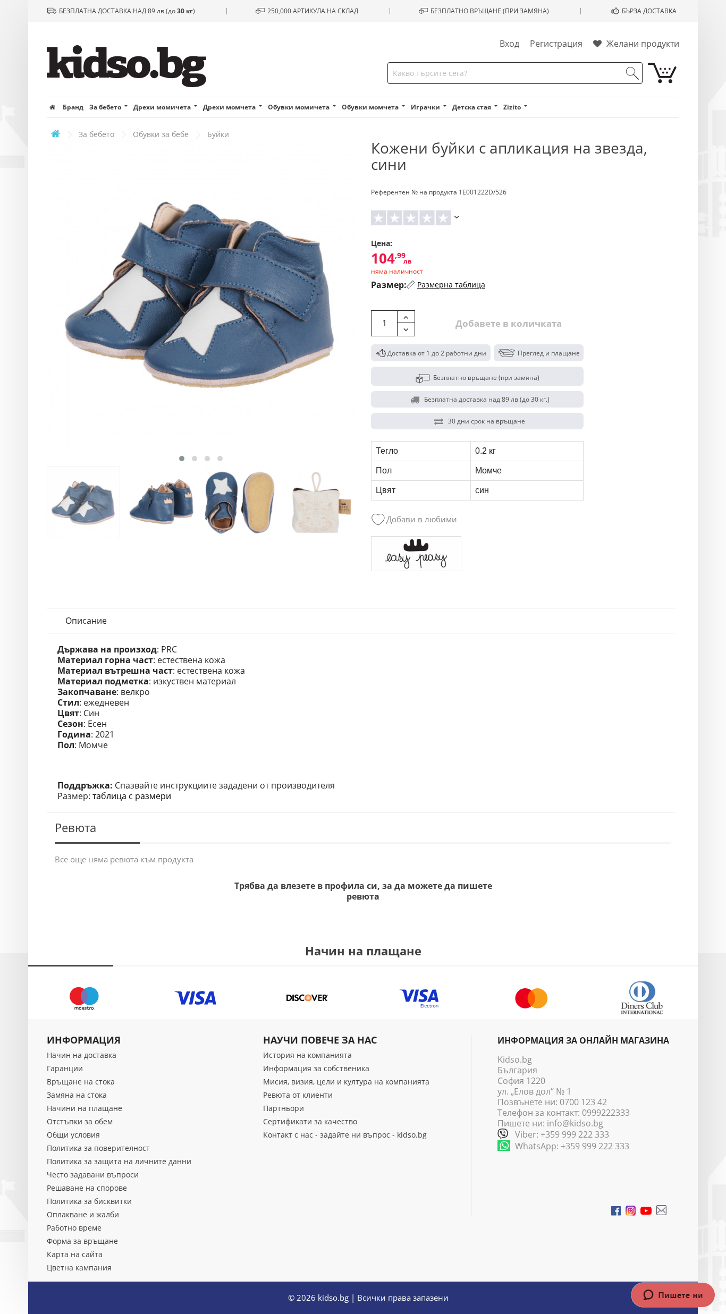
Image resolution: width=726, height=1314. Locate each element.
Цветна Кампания (79, 1267)
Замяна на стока (77, 1095)
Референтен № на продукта (414, 192)
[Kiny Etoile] (416, 554)
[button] (181, 458)
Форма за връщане (82, 1241)
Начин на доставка (81, 1055)
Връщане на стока (81, 1081)
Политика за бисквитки (89, 1201)
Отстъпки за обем (80, 1121)
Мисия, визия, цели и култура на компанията (346, 1081)
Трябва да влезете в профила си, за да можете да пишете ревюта (363, 891)
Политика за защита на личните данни (119, 1161)
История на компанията (307, 1055)
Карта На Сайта (75, 1254)
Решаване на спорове (87, 1188)
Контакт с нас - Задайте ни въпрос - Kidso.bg (345, 1135)
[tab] (86, 620)
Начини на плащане (84, 1108)
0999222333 (606, 1112)
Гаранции (65, 1068)
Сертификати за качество (310, 1121)
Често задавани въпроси (93, 1174)
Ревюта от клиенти (298, 1095)
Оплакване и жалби (83, 1214)
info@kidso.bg (575, 1123)
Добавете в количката (507, 323)
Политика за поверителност (98, 1148)
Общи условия (73, 1135)
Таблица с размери (131, 796)
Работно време (74, 1228)
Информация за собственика (316, 1068)
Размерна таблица (451, 284)
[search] (632, 73)
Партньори (283, 1108)
